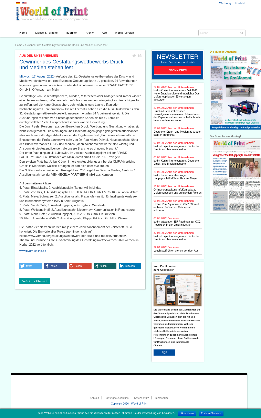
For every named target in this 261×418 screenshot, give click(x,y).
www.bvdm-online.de (32, 250)
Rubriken (71, 32)
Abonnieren (177, 70)
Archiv (90, 32)
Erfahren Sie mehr (211, 413)
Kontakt (240, 3)
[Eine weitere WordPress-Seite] (52, 13)
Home (23, 32)
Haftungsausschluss (117, 398)
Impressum (161, 398)
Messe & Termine (46, 32)
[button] (30, 266)
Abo (104, 32)
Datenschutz (141, 398)
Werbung (225, 3)
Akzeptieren (187, 413)
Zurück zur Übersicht (34, 281)
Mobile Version (124, 32)
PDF (164, 352)
